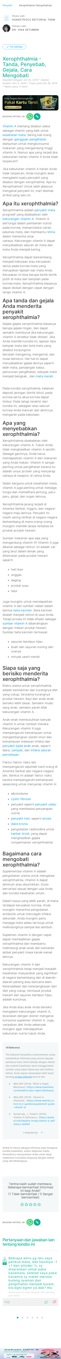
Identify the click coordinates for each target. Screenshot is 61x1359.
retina (51, 232)
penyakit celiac (45, 804)
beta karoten (22, 610)
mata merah (44, 376)
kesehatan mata (14, 135)
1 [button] (17, 1317)
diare (14, 824)
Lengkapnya (30, 1132)
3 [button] (27, 1317)
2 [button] (22, 1317)
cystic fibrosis (21, 799)
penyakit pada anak (16, 746)
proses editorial (23, 1076)
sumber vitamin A (15, 623)
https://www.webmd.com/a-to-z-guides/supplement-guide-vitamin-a (34, 1104)
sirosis (46, 818)
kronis (23, 824)
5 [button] (37, 1317)
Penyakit (8, 5)
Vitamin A (9, 126)
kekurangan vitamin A (18, 219)
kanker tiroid (20, 833)
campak (17, 750)
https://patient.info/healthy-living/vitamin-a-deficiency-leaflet (34, 1120)
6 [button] (42, 1317)
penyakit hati (20, 818)
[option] (30, 1280)
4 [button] (32, 1317)
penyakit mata (45, 210)
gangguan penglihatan (30, 139)
